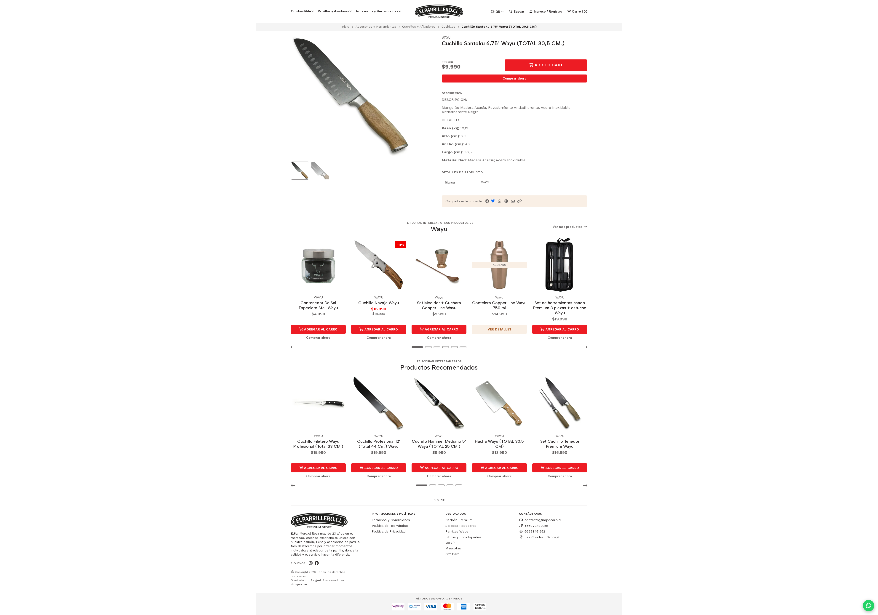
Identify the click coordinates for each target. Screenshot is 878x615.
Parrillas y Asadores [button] (333, 11)
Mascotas (453, 548)
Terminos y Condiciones (391, 520)
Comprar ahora (514, 78)
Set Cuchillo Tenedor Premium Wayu (559, 444)
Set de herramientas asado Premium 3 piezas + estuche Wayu (559, 307)
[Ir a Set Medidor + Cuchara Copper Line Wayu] (439, 264)
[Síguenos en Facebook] (316, 563)
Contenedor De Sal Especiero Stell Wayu (318, 305)
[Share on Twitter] (493, 201)
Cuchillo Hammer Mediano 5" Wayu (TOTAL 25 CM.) (439, 444)
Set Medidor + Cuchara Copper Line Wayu (439, 305)
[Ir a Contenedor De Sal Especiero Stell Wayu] (318, 264)
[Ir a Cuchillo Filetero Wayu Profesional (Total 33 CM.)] (318, 403)
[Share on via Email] (513, 201)
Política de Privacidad (389, 531)
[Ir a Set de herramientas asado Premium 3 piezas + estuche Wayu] (559, 264)
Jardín (450, 542)
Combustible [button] (301, 11)
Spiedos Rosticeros (460, 525)
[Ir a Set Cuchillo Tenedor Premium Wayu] (559, 403)
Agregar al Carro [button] (320, 329)
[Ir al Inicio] (439, 11)
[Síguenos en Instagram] (310, 563)
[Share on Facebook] (487, 201)
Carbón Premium (459, 520)
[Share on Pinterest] (506, 201)
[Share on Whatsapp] (499, 201)
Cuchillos (448, 26)
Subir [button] (440, 500)
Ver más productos (568, 227)
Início (345, 26)
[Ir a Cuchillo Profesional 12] (378, 403)
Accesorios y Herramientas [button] (377, 11)
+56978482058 (536, 525)
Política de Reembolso (390, 525)
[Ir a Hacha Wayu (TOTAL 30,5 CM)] (499, 403)
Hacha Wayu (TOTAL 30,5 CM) (499, 444)
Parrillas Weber (457, 531)
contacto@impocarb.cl (543, 520)
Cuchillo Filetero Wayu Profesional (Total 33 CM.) (318, 444)
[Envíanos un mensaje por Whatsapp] (868, 605)
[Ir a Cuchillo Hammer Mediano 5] (439, 403)
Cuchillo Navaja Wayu (378, 302)
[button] (519, 201)
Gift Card (452, 554)
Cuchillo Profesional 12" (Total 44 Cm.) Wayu (378, 444)
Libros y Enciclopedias (463, 537)
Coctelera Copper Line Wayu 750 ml (499, 305)
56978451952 (535, 531)
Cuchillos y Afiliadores (418, 26)
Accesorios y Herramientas (376, 26)
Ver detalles (499, 329)
